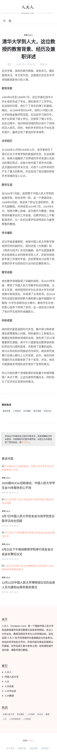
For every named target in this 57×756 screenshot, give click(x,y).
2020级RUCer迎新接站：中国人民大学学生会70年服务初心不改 (28, 485)
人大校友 (9, 686)
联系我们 (25, 442)
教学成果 (37, 411)
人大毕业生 (10, 691)
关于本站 (10, 748)
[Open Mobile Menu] (10, 21)
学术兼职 (27, 411)
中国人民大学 (12, 677)
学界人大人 (28, 35)
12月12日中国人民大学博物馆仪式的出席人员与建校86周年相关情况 (28, 585)
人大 (7, 681)
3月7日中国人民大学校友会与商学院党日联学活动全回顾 (28, 519)
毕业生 (40, 714)
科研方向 (47, 411)
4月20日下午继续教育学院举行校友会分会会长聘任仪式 (27, 552)
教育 (47, 714)
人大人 (8, 672)
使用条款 (22, 748)
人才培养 (31, 714)
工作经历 (17, 411)
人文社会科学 (15, 719)
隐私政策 (34, 748)
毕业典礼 (20, 714)
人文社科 (27, 719)
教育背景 (6, 411)
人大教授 (9, 695)
